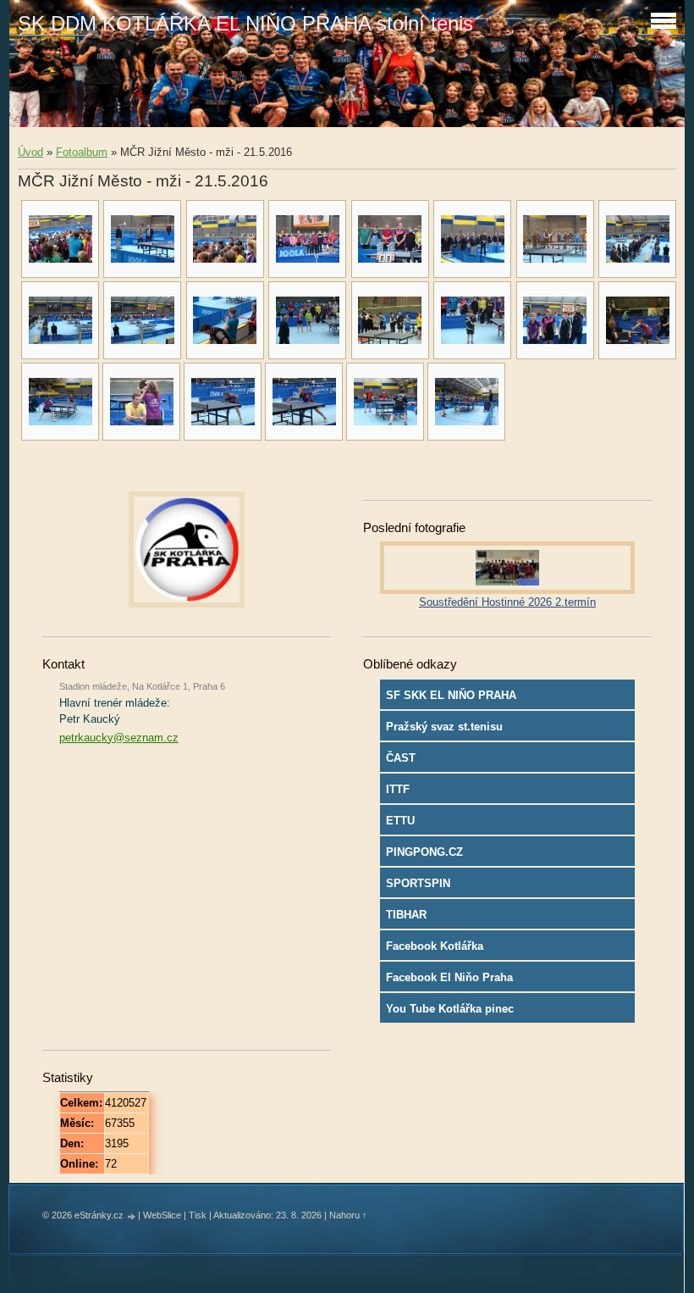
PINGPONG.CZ (424, 852)
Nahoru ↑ (348, 1215)
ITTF (398, 789)
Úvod (30, 152)
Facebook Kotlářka (434, 946)
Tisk (198, 1215)
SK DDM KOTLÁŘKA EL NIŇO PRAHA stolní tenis (245, 23)
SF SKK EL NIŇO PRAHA (451, 695)
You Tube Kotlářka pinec (450, 1008)
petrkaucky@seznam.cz (119, 737)
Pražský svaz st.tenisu (444, 726)
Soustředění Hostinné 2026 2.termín (507, 602)
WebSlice (162, 1215)
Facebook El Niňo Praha (449, 977)
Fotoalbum (81, 152)
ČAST (401, 758)
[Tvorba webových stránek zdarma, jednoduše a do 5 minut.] (132, 1216)
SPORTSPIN (418, 883)
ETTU (400, 820)
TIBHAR (406, 914)
